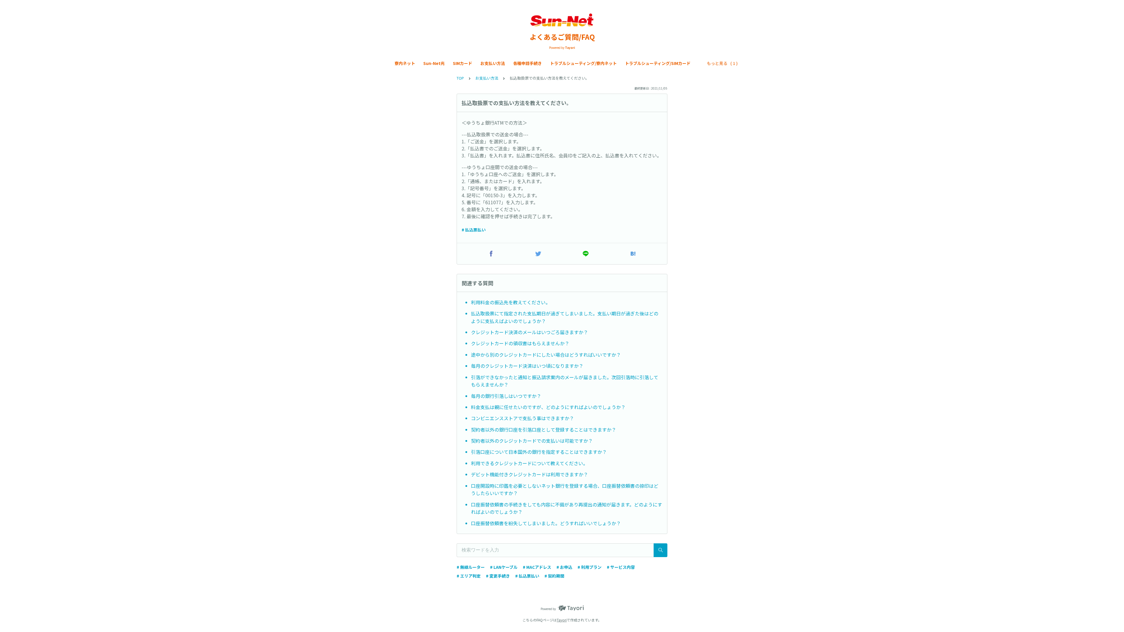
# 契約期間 (554, 576)
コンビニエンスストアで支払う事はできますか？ (522, 418)
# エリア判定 (469, 576)
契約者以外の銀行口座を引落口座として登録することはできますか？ (543, 429)
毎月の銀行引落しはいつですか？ (506, 395)
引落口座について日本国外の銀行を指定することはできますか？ (539, 451)
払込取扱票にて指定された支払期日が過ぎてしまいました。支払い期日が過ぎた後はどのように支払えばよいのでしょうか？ (564, 317)
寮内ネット (405, 63)
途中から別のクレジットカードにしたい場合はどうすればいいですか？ (546, 354)
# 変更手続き (498, 576)
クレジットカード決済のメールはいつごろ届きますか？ (529, 332)
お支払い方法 (492, 63)
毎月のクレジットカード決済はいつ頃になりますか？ (527, 365)
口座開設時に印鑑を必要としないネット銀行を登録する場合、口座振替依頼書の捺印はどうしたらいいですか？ (564, 489)
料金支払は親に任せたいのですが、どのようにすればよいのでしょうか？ (548, 407)
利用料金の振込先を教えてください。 (510, 302)
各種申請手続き (527, 63)
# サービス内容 (621, 567)
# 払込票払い (474, 230)
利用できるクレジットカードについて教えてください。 (529, 463)
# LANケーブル (504, 567)
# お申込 (564, 567)
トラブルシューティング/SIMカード (657, 63)
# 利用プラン (590, 567)
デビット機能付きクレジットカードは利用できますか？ (529, 474)
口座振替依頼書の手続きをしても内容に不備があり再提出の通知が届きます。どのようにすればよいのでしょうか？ (566, 508)
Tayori (562, 619)
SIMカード (462, 63)
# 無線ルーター (471, 567)
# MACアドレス (537, 567)
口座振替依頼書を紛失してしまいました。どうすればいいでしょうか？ (546, 523)
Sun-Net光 (434, 63)
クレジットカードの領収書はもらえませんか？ (520, 343)
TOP (460, 78)
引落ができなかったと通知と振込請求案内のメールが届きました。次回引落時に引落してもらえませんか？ (564, 381)
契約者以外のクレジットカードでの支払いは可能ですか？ (532, 440)
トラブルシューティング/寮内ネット (583, 63)
